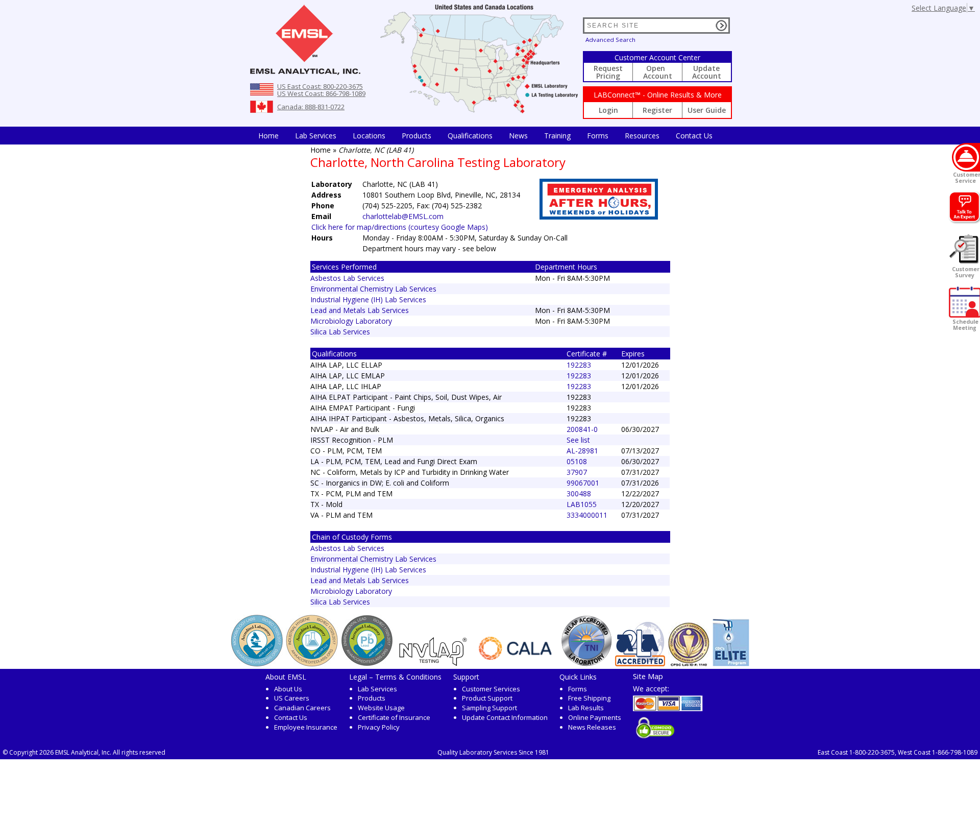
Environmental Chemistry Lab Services (373, 289)
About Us (288, 688)
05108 (577, 461)
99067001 (583, 483)
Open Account (657, 72)
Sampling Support (489, 707)
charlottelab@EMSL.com (403, 216)
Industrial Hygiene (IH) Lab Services (368, 299)
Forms (597, 135)
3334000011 (587, 515)
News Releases (592, 727)
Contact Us (694, 135)
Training (557, 135)
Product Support (487, 698)
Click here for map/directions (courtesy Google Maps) (399, 227)
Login (608, 110)
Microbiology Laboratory (351, 321)
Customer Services (491, 688)
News (518, 135)
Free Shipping (589, 698)
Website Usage (381, 707)
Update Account (706, 72)
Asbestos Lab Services (347, 278)
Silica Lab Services (340, 331)
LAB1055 (582, 504)
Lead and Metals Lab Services (359, 310)
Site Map (648, 676)
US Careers (291, 698)
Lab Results (586, 707)
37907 (577, 472)
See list (578, 440)
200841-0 (582, 429)
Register (657, 110)
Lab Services (377, 688)
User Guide (707, 110)
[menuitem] (268, 135)
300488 (579, 493)
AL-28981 (582, 450)
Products (416, 135)
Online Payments (594, 717)
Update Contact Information (505, 717)
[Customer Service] (966, 157)
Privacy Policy (379, 727)
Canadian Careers (302, 707)
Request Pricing (608, 72)
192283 (579, 365)
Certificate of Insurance (394, 717)
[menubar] (485, 135)
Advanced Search (610, 39)
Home (268, 135)
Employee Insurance (305, 727)
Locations (369, 135)
